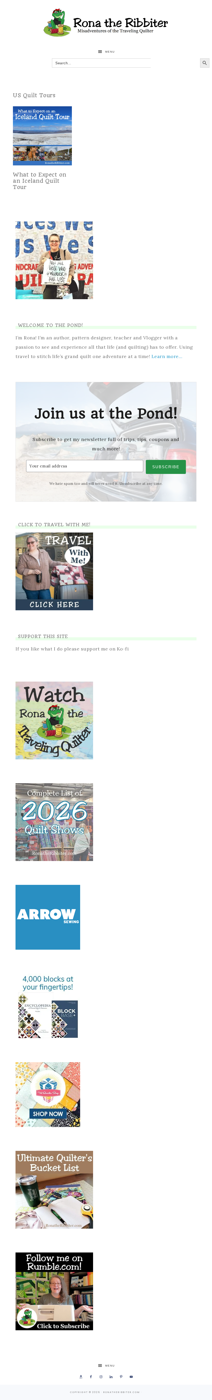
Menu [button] (110, 51)
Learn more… (167, 356)
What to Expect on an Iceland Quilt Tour (39, 180)
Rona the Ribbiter (106, 22)
